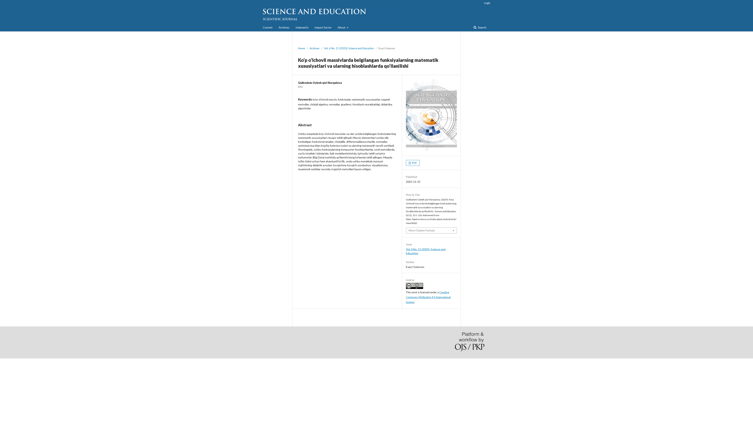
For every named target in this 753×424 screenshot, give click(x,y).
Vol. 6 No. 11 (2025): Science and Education (349, 48)
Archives (284, 27)
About (342, 27)
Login (487, 3)
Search (481, 27)
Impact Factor (323, 27)
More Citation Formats (422, 230)
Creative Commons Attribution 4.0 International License (428, 297)
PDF (414, 162)
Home (301, 48)
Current (268, 27)
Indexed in (302, 27)
